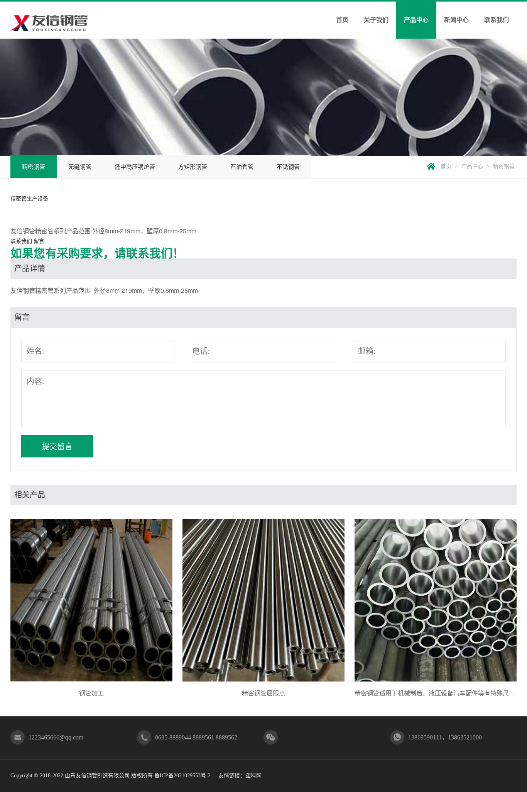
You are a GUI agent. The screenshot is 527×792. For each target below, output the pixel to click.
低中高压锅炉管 (135, 167)
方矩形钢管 (192, 167)
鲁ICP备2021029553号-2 (182, 775)
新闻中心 (456, 20)
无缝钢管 (79, 167)
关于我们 (376, 20)
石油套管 (241, 167)
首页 (342, 20)
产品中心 (416, 20)
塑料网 (253, 775)
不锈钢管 (288, 167)
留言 (39, 241)
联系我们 (496, 20)
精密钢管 (33, 167)
